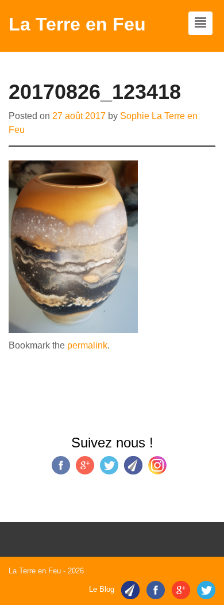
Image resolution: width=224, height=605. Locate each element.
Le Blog (101, 589)
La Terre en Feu (77, 24)
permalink (87, 345)
